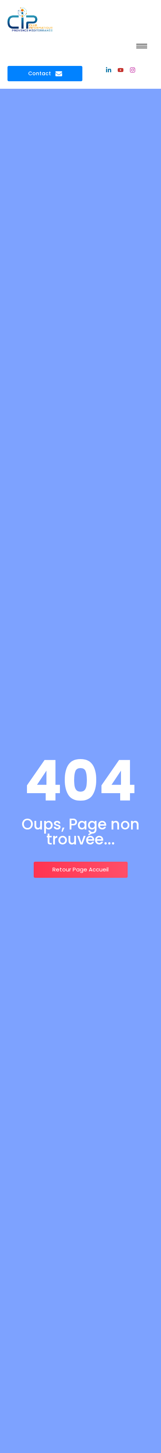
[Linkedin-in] (109, 70)
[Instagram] (133, 70)
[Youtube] (121, 70)
